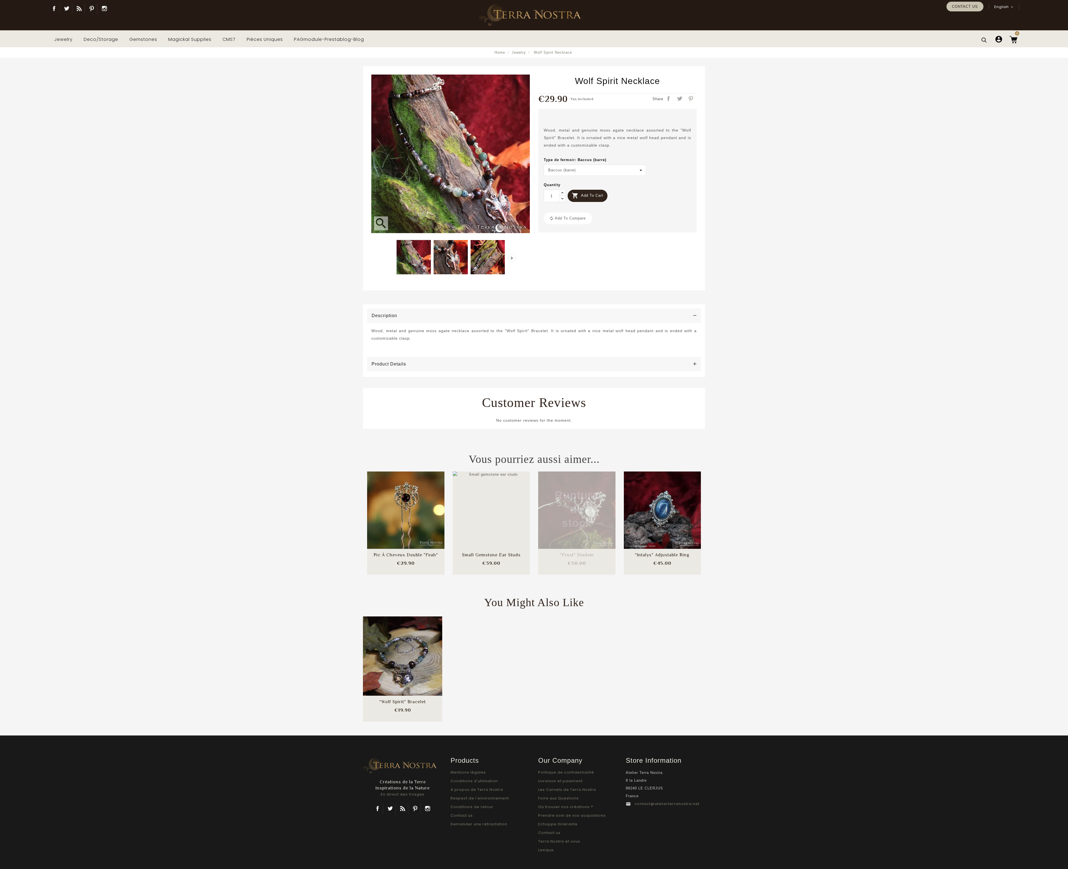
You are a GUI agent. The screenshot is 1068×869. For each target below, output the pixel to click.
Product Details (389, 364)
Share (668, 99)
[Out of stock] (562, 505)
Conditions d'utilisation (474, 781)
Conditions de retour (472, 806)
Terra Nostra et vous (559, 841)
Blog (79, 8)
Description (384, 315)
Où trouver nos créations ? (565, 806)
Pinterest (91, 8)
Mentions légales (468, 772)
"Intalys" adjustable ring (662, 554)
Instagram (104, 8)
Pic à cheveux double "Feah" (406, 554)
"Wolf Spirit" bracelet (402, 701)
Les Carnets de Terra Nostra (567, 789)
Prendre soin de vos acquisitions (572, 815)
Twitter (66, 8)
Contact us (965, 6)
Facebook (54, 8)
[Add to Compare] (405, 505)
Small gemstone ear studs (491, 554)
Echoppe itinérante (558, 824)
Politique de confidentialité (566, 772)
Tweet (680, 99)
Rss (402, 808)
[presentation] (512, 258)
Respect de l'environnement (480, 798)
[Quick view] (420, 521)
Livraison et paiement (560, 781)
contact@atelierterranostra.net (667, 803)
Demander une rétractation (479, 824)
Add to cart (587, 195)
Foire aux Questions (558, 798)
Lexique (546, 850)
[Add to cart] (391, 505)
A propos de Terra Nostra (477, 789)
